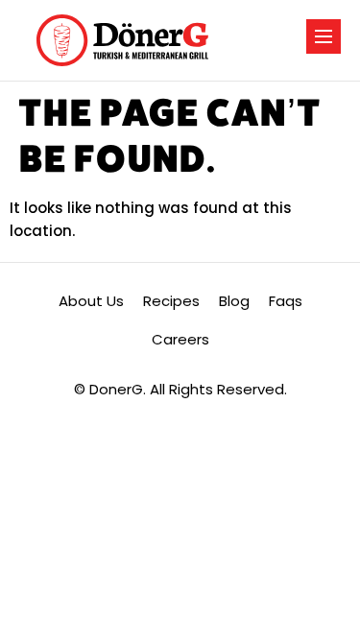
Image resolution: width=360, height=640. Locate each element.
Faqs (285, 301)
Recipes (171, 301)
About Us (91, 301)
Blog (234, 301)
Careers (180, 339)
